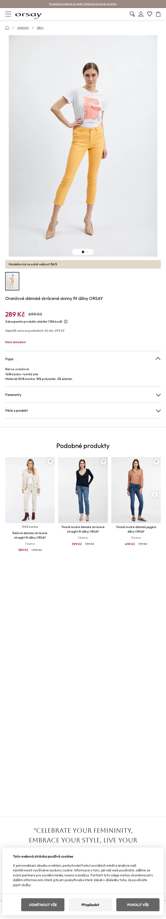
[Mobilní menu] (8, 14)
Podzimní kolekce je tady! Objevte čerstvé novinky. (83, 4)
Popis (9, 359)
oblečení (23, 28)
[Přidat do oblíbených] (50, 461)
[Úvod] (7, 28)
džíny (40, 28)
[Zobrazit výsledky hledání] (132, 14)
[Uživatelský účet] (141, 14)
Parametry (13, 394)
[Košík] (158, 14)
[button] (83, 252)
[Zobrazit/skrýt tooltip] (65, 321)
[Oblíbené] (149, 14)
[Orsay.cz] (28, 14)
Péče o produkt (16, 410)
